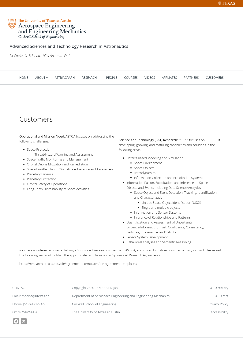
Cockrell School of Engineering (94, 304)
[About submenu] (47, 78)
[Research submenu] (98, 78)
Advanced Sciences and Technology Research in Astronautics (69, 46)
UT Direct (221, 296)
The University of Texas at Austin (96, 312)
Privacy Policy (218, 304)
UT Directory (219, 288)
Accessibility (219, 312)
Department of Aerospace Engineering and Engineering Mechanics (121, 296)
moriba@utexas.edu (36, 296)
